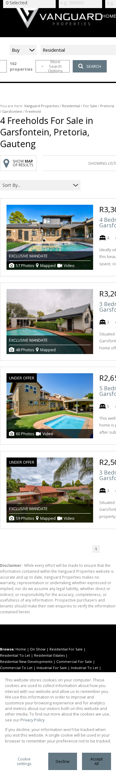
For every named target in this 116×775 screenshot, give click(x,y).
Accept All (96, 761)
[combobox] (36, 185)
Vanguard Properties (41, 105)
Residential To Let (15, 655)
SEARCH (93, 66)
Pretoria (107, 105)
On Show (37, 649)
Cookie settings (24, 761)
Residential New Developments (26, 661)
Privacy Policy (32, 720)
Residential (71, 105)
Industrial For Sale (52, 667)
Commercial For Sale (74, 661)
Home (20, 649)
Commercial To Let (16, 667)
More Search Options (55, 66)
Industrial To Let (84, 667)
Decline (63, 761)
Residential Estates (49, 655)
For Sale (90, 105)
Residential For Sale (66, 649)
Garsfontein (12, 111)
